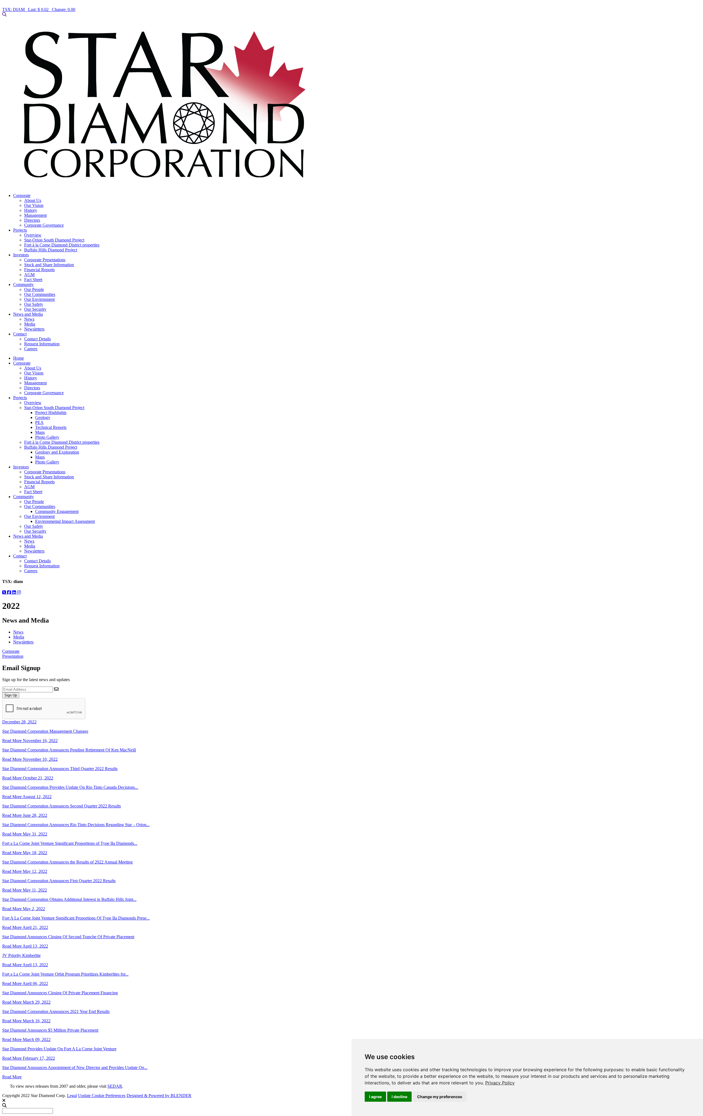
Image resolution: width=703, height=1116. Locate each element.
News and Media (28, 314)
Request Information (42, 344)
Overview (32, 235)
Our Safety (33, 304)
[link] (500, 1083)
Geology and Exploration (57, 452)
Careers (30, 348)
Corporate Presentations (44, 259)
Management (35, 215)
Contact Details (37, 339)
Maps (40, 432)
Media (29, 324)
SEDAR (114, 1086)
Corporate (21, 195)
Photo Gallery (47, 437)
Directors (32, 220)
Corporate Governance (44, 225)
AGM (29, 274)
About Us (32, 200)
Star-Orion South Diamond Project (54, 240)
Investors (21, 254)
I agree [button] (375, 1096)
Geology (42, 417)
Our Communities (39, 294)
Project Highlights (50, 412)
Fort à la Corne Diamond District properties (61, 245)
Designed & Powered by (159, 1095)
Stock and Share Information (49, 264)
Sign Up (10, 695)
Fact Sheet (33, 279)
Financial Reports (39, 269)
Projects (20, 230)
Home (18, 358)
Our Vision (33, 205)
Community (23, 284)
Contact (20, 334)
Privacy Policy (500, 1083)
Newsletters (34, 329)
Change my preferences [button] (439, 1096)
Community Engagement (57, 511)
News (29, 319)
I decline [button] (399, 1096)
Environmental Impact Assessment (65, 521)
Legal (72, 1095)
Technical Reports (50, 427)
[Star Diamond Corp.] (351, 105)
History (30, 210)
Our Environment (39, 299)
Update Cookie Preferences (101, 1095)
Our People (34, 289)
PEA (39, 422)
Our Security (35, 309)
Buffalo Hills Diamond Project (50, 250)
